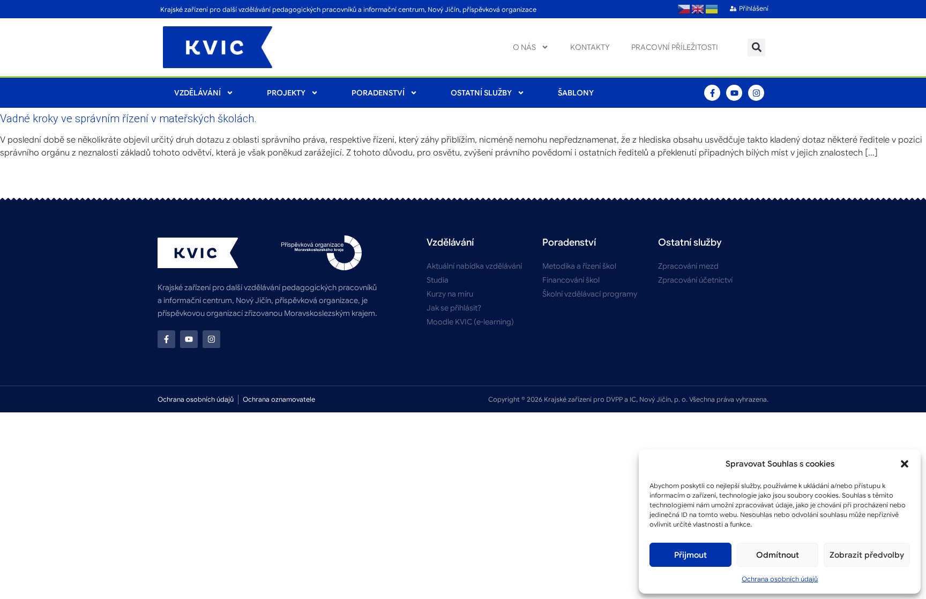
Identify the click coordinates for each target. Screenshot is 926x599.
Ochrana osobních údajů (780, 579)
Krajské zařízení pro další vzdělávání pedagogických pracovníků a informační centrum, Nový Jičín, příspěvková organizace (348, 9)
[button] (904, 464)
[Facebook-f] (712, 93)
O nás (524, 47)
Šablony (576, 93)
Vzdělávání (197, 93)
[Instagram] (756, 93)
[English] (698, 9)
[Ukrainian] (712, 9)
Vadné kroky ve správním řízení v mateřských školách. (128, 118)
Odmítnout (777, 555)
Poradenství (378, 93)
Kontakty (590, 47)
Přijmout (690, 555)
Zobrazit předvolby (867, 555)
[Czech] (684, 9)
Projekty (286, 93)
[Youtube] (734, 93)
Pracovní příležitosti (674, 47)
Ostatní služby (481, 93)
